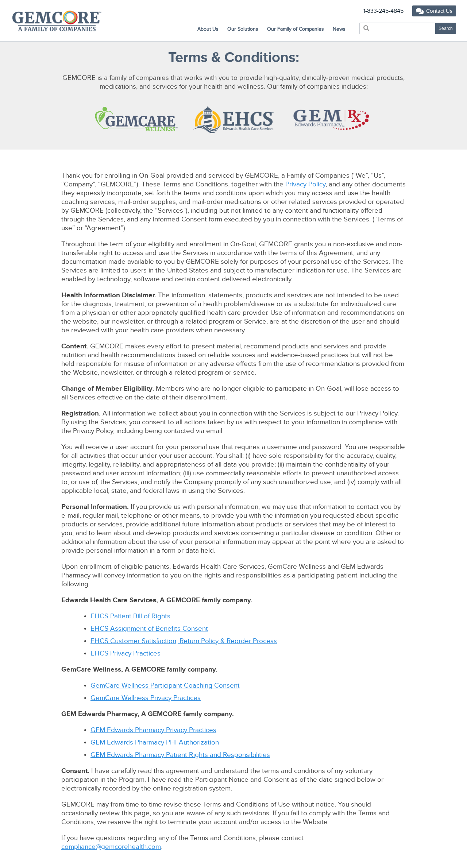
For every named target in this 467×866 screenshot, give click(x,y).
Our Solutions (242, 29)
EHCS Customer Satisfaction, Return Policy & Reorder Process (183, 641)
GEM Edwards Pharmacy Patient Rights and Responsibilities (180, 755)
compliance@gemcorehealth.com (111, 847)
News (339, 29)
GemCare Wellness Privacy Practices (145, 698)
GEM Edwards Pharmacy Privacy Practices (153, 730)
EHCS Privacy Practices (125, 653)
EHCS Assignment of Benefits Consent (149, 629)
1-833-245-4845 (383, 11)
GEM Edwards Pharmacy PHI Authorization (154, 742)
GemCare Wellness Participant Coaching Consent (165, 685)
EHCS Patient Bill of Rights (130, 616)
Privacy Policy (305, 184)
